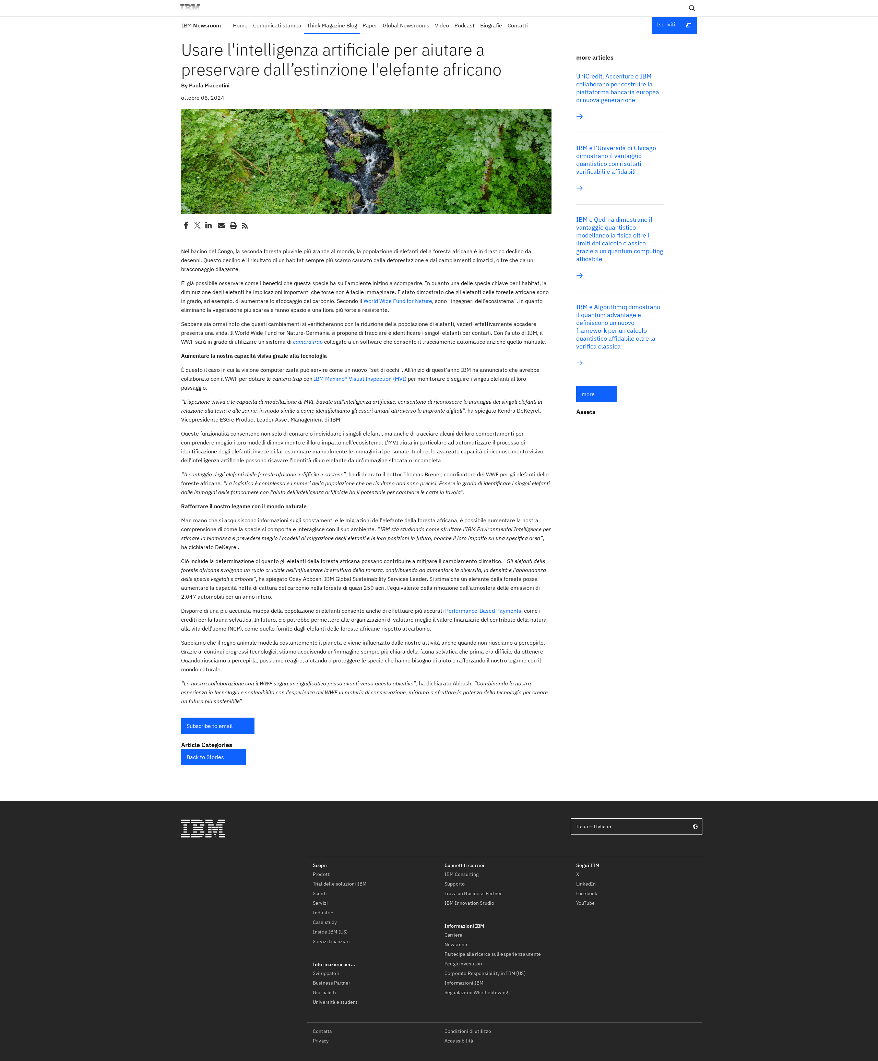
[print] (232, 225)
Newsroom (201, 25)
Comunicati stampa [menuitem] (277, 25)
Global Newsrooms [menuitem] (406, 25)
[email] (220, 225)
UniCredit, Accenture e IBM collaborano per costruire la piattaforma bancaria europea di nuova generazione (617, 88)
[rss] (244, 225)
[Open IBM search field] (692, 8)
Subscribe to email (210, 725)
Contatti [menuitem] (518, 25)
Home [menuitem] (240, 25)
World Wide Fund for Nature (398, 300)
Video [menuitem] (442, 25)
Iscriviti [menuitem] (666, 24)
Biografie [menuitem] (491, 25)
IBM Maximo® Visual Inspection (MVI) (360, 378)
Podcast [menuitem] (464, 25)
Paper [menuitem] (370, 25)
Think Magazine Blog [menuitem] (332, 25)
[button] (217, 726)
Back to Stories (205, 757)
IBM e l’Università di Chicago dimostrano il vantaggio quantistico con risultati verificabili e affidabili (616, 159)
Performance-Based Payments (483, 610)
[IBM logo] (193, 8)
